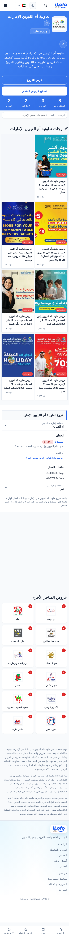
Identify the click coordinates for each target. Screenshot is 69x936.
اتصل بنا (63, 889)
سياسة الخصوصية (57, 878)
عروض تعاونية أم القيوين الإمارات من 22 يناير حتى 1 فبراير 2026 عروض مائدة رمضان (19, 254)
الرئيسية (61, 115)
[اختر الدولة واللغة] (21, 5)
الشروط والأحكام (58, 884)
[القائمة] (5, 5)
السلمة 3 (59, 441)
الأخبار (63, 866)
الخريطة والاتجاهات (55, 458)
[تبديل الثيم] (33, 5)
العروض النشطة (58, 849)
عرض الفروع (34, 80)
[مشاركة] (63, 44)
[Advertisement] (17, 167)
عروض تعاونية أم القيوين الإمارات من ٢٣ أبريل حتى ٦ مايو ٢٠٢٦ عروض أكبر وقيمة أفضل (52, 187)
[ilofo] (61, 5)
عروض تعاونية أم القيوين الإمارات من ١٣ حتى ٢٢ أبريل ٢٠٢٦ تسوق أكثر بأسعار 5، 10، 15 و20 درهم (51, 254)
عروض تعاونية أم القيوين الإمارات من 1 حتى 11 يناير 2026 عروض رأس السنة (19, 320)
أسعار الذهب (60, 860)
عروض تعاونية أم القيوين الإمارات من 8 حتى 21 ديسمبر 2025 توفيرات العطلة (18, 384)
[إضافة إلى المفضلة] (47, 23)
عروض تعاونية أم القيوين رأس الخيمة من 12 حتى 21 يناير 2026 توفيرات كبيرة (51, 320)
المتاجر (51, 115)
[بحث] (45, 5)
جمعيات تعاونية (39, 31)
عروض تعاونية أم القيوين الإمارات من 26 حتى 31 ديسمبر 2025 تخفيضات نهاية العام (52, 386)
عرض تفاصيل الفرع (35, 458)
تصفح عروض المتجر (34, 91)
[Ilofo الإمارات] (58, 829)
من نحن (63, 873)
